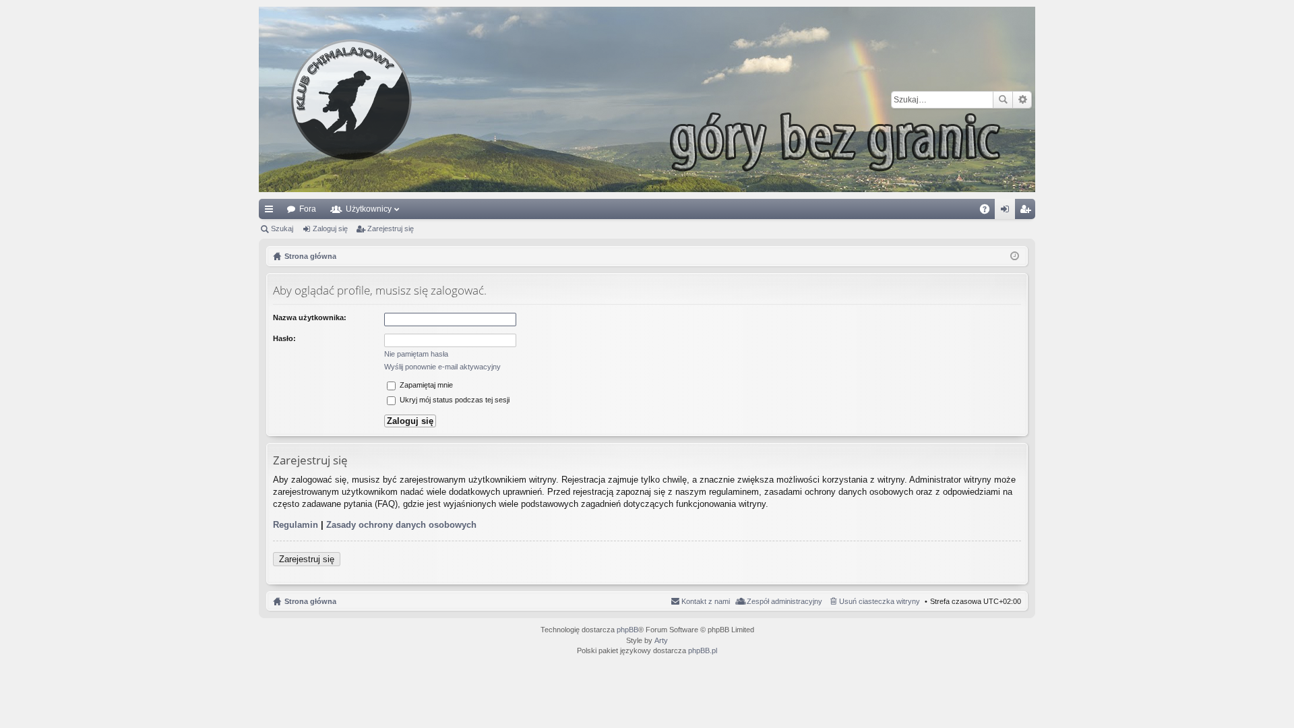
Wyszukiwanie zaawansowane (1022, 100)
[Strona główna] (647, 99)
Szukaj (1003, 100)
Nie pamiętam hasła (416, 354)
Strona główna (310, 601)
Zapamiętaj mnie (425, 385)
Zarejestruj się (390, 228)
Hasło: (284, 338)
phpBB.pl (702, 650)
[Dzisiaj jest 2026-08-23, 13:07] (1014, 256)
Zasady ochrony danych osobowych (401, 525)
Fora (307, 209)
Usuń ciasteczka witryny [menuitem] (879, 601)
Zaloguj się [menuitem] (1007, 211)
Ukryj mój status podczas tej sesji (454, 400)
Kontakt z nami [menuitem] (705, 601)
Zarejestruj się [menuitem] (1027, 211)
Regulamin (295, 525)
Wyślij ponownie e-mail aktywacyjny (442, 367)
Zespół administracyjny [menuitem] (784, 601)
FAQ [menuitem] (989, 211)
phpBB (627, 630)
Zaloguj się (330, 228)
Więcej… (271, 211)
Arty (661, 640)
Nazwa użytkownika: (309, 317)
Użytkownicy (369, 209)
